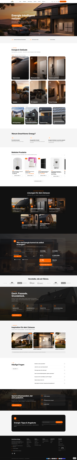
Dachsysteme (36, 439)
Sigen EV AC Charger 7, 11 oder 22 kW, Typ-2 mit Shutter (17, 172)
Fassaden (36, 441)
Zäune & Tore (36, 442)
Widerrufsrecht (60, 443)
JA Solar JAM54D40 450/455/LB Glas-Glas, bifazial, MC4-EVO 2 (43, 172)
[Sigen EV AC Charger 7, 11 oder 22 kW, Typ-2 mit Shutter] (18, 164)
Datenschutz (60, 441)
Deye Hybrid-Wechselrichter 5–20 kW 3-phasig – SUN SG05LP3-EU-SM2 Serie (56, 172)
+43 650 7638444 (15, 448)
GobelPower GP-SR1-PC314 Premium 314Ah (29, 172)
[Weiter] (64, 155)
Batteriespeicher (29, 442)
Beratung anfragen (63, 1)
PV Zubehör (28, 445)
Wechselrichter (29, 441)
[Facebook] (14, 453)
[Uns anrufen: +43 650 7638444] (52, 1)
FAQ (43, 442)
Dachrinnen (36, 443)
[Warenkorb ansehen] (58, 1)
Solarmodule (28, 439)
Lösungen (24, 1)
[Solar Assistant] (7, 283)
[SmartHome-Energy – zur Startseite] (12, 1)
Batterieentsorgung (61, 445)
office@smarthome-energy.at (17, 450)
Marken (52, 441)
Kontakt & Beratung (45, 439)
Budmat (35, 1)
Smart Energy (30, 1)
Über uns (43, 1)
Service (39, 1)
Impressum (60, 439)
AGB (59, 442)
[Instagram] (12, 453)
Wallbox (28, 443)
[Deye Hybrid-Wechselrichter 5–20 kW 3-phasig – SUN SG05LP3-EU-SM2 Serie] (57, 164)
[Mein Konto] (56, 1)
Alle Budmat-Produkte (38, 445)
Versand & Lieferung (45, 441)
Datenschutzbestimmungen (54, 424)
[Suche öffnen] (54, 1)
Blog (51, 442)
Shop (20, 1)
